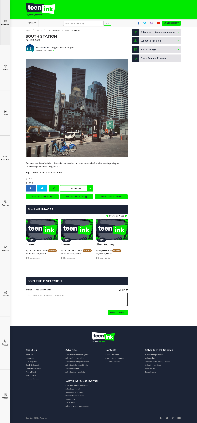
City (53, 172)
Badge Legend (150, 372)
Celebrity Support (32, 365)
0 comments (104, 258)
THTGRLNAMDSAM (38, 250)
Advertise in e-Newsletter (75, 372)
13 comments (69, 258)
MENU (31, 23)
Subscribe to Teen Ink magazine (77, 406)
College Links (150, 358)
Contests (5, 295)
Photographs (53, 30)
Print (29, 179)
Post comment (118, 312)
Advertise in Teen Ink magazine (77, 355)
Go (107, 23)
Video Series (150, 368)
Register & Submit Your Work (76, 385)
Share (29, 183)
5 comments (34, 258)
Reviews (5, 205)
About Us (29, 355)
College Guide (5, 398)
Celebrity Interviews (33, 368)
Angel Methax (105, 250)
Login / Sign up (171, 23)
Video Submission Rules (74, 396)
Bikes (60, 172)
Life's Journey (105, 244)
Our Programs (31, 361)
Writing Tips (70, 399)
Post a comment (41, 197)
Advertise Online (72, 368)
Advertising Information (74, 358)
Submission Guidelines (74, 392)
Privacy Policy (31, 375)
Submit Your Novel (72, 389)
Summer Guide (5, 344)
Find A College (148, 49)
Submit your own (110, 197)
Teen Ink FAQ (31, 372)
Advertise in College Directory (77, 361)
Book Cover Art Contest (114, 358)
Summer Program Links (154, 355)
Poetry (5, 69)
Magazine (5, 24)
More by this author (44, 50)
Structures (45, 172)
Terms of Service (32, 379)
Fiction (5, 115)
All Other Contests (112, 361)
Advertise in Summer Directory (77, 365)
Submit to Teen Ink (151, 41)
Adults (35, 172)
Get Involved (70, 403)
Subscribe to (158, 32)
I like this (80, 188)
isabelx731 (44, 47)
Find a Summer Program (153, 58)
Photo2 (30, 244)
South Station (72, 30)
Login (122, 290)
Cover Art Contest (112, 355)
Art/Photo (5, 250)
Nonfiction (5, 160)
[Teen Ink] (43, 9)
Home (28, 30)
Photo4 (66, 244)
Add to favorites (75, 197)
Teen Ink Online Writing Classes (157, 361)
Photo (38, 30)
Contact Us (30, 358)
